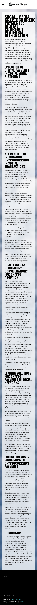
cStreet (22, 601)
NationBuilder (17, 599)
